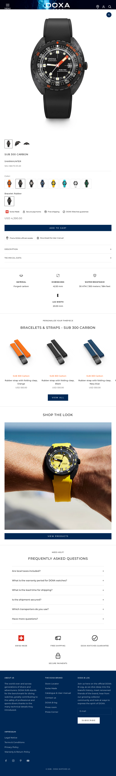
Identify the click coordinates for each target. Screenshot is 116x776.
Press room (51, 707)
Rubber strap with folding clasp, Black (58, 382)
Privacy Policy (12, 747)
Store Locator (52, 683)
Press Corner (51, 712)
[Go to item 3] (27, 144)
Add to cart (58, 228)
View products (58, 536)
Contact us (50, 697)
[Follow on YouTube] (28, 760)
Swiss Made (51, 688)
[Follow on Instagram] (13, 760)
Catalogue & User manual (58, 693)
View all (58, 397)
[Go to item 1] (8, 144)
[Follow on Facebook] (6, 760)
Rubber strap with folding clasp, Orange (21, 382)
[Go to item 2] (18, 144)
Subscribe (89, 720)
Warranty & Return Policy (17, 752)
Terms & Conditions (14, 742)
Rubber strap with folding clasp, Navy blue (94, 382)
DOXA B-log (51, 702)
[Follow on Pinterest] (20, 760)
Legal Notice (11, 737)
